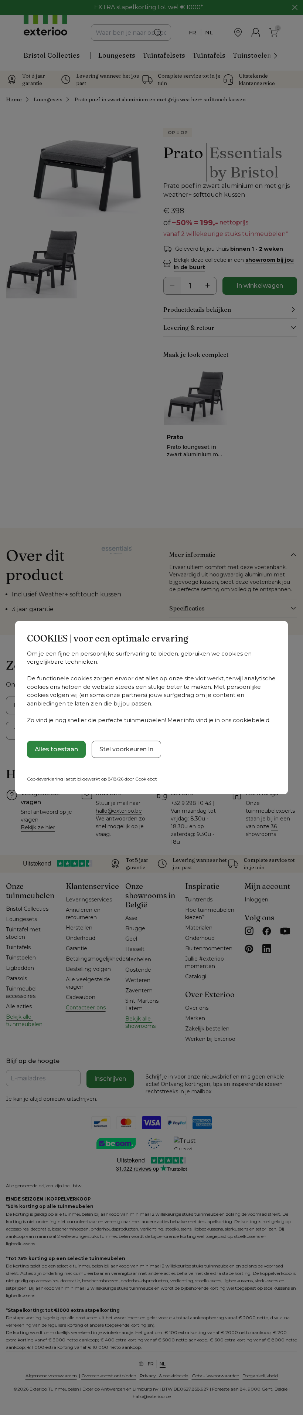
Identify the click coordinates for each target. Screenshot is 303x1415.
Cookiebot (146, 779)
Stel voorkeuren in (126, 749)
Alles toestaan (56, 749)
